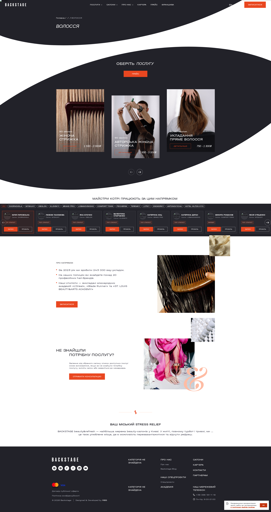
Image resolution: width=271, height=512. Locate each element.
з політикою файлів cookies (243, 507)
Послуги (95, 5)
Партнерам (200, 475)
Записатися (255, 5)
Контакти (199, 470)
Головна (60, 18)
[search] (236, 5)
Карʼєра (141, 5)
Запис (10, 229)
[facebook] (66, 468)
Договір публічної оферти (65, 491)
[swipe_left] (131, 172)
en (230, 4)
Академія (167, 487)
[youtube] (85, 468)
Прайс (154, 5)
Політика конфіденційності (66, 496)
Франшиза (168, 5)
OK (263, 505)
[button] (18, 222)
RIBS (104, 500)
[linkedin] (79, 468)
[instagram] (54, 468)
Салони (110, 5)
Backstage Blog (168, 469)
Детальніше (69, 146)
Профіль (25, 229)
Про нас (126, 5)
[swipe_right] (140, 172)
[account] (241, 5)
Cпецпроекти (167, 482)
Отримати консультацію (87, 376)
